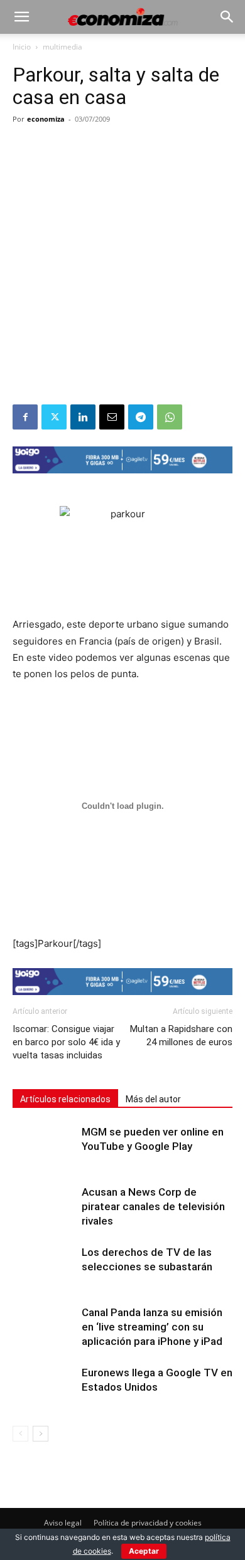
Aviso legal (63, 1522)
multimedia (62, 46)
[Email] (111, 417)
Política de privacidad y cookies (148, 1522)
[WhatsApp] (169, 417)
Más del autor (153, 1099)
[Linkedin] (82, 417)
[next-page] (40, 1433)
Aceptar (144, 1551)
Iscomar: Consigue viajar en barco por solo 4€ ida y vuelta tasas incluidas (66, 1042)
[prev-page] (20, 1433)
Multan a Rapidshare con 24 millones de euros (181, 1035)
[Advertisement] (122, 276)
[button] (21, 17)
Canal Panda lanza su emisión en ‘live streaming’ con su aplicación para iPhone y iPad (152, 1326)
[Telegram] (140, 417)
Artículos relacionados (65, 1099)
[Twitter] (54, 417)
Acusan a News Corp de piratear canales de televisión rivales (153, 1206)
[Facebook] (25, 417)
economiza (46, 119)
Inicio (22, 46)
